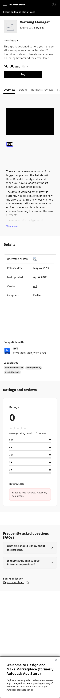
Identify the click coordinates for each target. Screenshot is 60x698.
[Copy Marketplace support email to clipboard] (27, 582)
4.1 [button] (35, 286)
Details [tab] (23, 90)
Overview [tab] (9, 90)
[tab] (9, 148)
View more (12, 226)
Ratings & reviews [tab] (42, 90)
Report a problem (13, 582)
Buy (23, 74)
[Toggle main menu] (5, 4)
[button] (30, 548)
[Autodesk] (17, 5)
